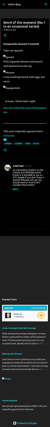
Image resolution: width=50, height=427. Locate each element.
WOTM (36, 143)
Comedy (8, 143)
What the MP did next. (12, 354)
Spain (27, 143)
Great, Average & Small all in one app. (19, 328)
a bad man (18, 166)
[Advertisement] (25, 265)
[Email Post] (5, 140)
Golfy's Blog (14, 4)
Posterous (9, 135)
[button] (5, 35)
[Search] (46, 4)
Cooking (18, 143)
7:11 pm (28, 166)
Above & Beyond (9, 400)
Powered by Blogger (26, 423)
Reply (16, 189)
